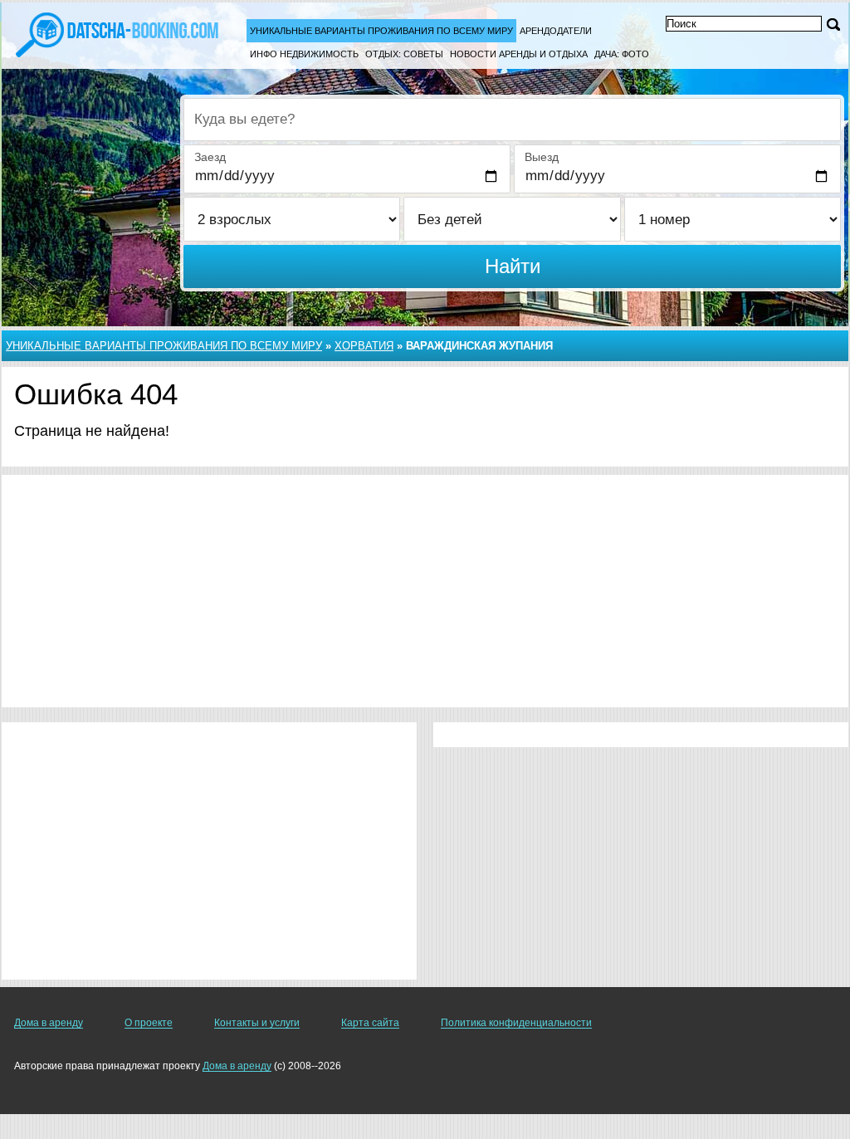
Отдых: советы (404, 54)
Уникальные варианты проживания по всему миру (381, 31)
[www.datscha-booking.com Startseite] (116, 33)
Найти (512, 266)
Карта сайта (370, 1023)
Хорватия (364, 346)
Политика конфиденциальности (516, 1023)
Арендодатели (556, 31)
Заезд (210, 157)
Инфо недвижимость (304, 54)
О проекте (149, 1023)
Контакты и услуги (257, 1023)
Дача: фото (621, 54)
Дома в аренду (48, 1023)
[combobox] (512, 120)
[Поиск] (833, 24)
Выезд (542, 157)
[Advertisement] (425, 591)
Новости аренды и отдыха (519, 54)
